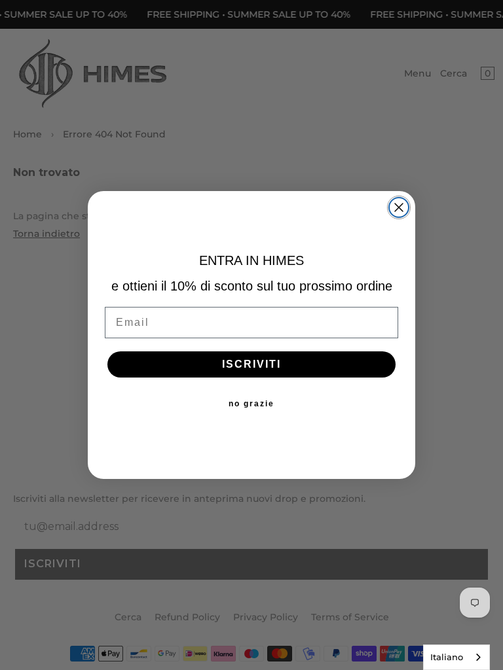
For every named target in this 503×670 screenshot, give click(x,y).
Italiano (446, 657)
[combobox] (456, 657)
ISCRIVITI (251, 364)
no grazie (251, 403)
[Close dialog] (399, 207)
